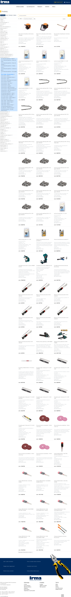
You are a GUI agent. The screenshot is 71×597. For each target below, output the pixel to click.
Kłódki (57, 584)
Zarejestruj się (59, 2)
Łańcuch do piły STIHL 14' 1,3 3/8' (60, 213)
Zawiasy (57, 586)
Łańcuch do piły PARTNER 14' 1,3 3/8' (61, 61)
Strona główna (20, 6)
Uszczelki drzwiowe (59, 588)
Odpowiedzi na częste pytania (29, 590)
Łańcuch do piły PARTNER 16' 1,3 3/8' (25, 88)
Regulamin (26, 588)
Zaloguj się (67, 2)
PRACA (53, 6)
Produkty (39, 6)
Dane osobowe (26, 589)
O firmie (25, 584)
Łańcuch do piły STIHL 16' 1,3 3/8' (25, 239)
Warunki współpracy (27, 586)
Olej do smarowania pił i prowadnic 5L (61, 239)
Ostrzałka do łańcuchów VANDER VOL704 (44, 265)
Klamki (57, 585)
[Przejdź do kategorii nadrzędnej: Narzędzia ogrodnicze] (19, 19)
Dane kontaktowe (27, 585)
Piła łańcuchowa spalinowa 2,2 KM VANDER (44, 341)
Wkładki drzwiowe (59, 589)
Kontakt (47, 6)
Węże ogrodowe (43, 586)
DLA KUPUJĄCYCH (31, 6)
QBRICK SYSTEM (43, 585)
